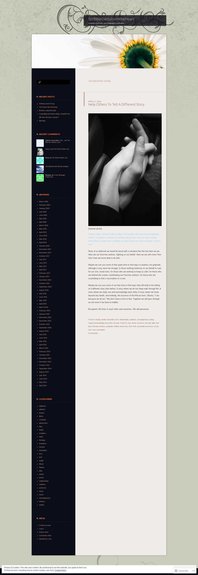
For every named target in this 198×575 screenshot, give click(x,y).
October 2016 (44, 283)
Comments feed (45, 535)
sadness (133, 319)
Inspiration (110, 319)
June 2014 (43, 379)
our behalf (140, 326)
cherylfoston (50, 166)
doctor (134, 323)
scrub (156, 326)
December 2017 (45, 249)
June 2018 (43, 236)
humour (42, 447)
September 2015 (45, 328)
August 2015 (44, 331)
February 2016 (44, 311)
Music (41, 464)
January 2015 (44, 355)
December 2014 (45, 358)
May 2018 (43, 239)
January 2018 (44, 246)
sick (89, 330)
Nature (41, 467)
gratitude (109, 326)
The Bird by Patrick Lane (57, 141)
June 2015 (43, 338)
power (41, 477)
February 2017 (44, 273)
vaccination (100, 330)
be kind (116, 323)
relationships (124, 319)
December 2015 (45, 317)
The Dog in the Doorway (48, 107)
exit (146, 323)
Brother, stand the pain (47, 110)
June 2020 (43, 215)
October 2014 (44, 365)
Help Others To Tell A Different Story (116, 104)
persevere (149, 326)
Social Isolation (63, 166)
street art (42, 488)
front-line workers (98, 326)
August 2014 (44, 372)
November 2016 (45, 280)
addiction (42, 406)
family (104, 319)
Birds (41, 416)
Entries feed (43, 532)
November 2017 (45, 253)
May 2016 (43, 300)
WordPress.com (45, 539)
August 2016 (44, 290)
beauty (98, 319)
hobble (116, 326)
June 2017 (43, 263)
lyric (40, 457)
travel (41, 495)
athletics (42, 409)
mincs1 (48, 149)
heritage (42, 440)
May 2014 (43, 382)
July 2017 (42, 259)
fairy (40, 426)
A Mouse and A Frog (46, 104)
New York (132, 326)
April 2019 (43, 232)
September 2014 (45, 368)
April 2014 (43, 385)
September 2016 (45, 287)
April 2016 (43, 304)
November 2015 (45, 321)
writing (151, 319)
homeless (42, 443)
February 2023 (44, 205)
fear (149, 323)
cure (129, 323)
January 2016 (44, 314)
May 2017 (43, 266)
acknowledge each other (103, 323)
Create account (45, 525)
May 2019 (43, 229)
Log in (41, 529)
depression (43, 423)
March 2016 (43, 307)
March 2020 (43, 225)
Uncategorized (142, 319)
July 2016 (42, 293)
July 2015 (42, 334)
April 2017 (43, 270)
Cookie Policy (60, 570)
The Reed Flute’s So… (62, 149)
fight (153, 323)
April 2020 (43, 222)
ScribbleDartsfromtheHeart (111, 19)
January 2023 (44, 208)
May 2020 (43, 218)
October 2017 (44, 256)
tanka (41, 491)
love (116, 319)
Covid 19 (123, 323)
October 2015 (44, 324)
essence (140, 323)
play (40, 471)
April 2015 (43, 345)
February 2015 (44, 351)
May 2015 (43, 341)
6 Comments (93, 333)
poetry (41, 474)
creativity (42, 420)
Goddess (42, 433)
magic (41, 460)
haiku (41, 437)
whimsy (42, 501)
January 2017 (44, 276)
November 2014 (45, 362)
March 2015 (43, 348)
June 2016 (43, 297)
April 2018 (43, 242)
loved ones (124, 326)
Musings (42, 121)
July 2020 (42, 212)
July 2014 (42, 375)
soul (93, 330)
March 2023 (43, 201)
